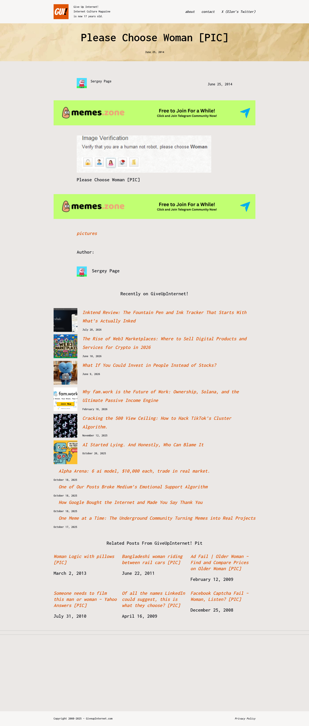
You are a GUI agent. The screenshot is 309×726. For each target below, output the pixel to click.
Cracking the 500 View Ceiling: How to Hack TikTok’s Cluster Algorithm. (156, 422)
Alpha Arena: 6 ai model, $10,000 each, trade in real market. (134, 471)
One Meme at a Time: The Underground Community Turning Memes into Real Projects (157, 518)
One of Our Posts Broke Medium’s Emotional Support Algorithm (133, 486)
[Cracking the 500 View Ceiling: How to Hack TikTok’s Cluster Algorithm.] (65, 426)
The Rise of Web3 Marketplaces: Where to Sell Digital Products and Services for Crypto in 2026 (164, 343)
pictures (87, 233)
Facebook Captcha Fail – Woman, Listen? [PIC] (219, 596)
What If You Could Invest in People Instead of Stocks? (149, 365)
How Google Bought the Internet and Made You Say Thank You (130, 502)
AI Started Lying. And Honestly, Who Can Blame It (142, 444)
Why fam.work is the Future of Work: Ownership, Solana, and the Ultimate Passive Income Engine (160, 396)
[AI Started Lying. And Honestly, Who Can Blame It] (65, 452)
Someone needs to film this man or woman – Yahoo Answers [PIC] (85, 599)
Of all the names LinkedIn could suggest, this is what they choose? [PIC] (153, 599)
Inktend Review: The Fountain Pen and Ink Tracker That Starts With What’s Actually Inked (164, 317)
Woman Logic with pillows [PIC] (84, 559)
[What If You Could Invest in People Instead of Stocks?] (65, 373)
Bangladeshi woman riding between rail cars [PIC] (152, 559)
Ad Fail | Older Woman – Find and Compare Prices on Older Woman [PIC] (219, 562)
